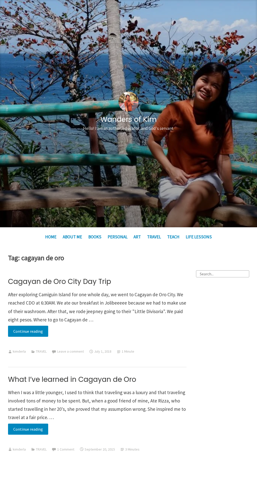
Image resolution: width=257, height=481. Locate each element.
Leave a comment (70, 351)
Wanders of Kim (128, 119)
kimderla (19, 351)
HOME (50, 237)
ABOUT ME (72, 237)
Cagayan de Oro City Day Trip (59, 281)
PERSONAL (117, 237)
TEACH (173, 237)
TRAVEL (154, 237)
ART (137, 237)
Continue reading (30, 332)
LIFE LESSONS (199, 237)
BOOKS (94, 237)
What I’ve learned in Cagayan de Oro (72, 379)
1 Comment (65, 449)
